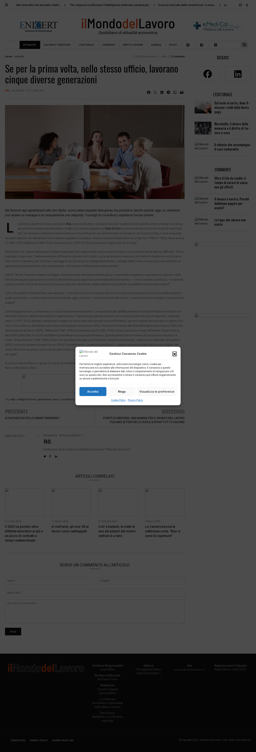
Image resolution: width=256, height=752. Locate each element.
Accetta (92, 391)
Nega (122, 391)
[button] (175, 354)
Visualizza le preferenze (156, 391)
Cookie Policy (118, 400)
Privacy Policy (135, 400)
